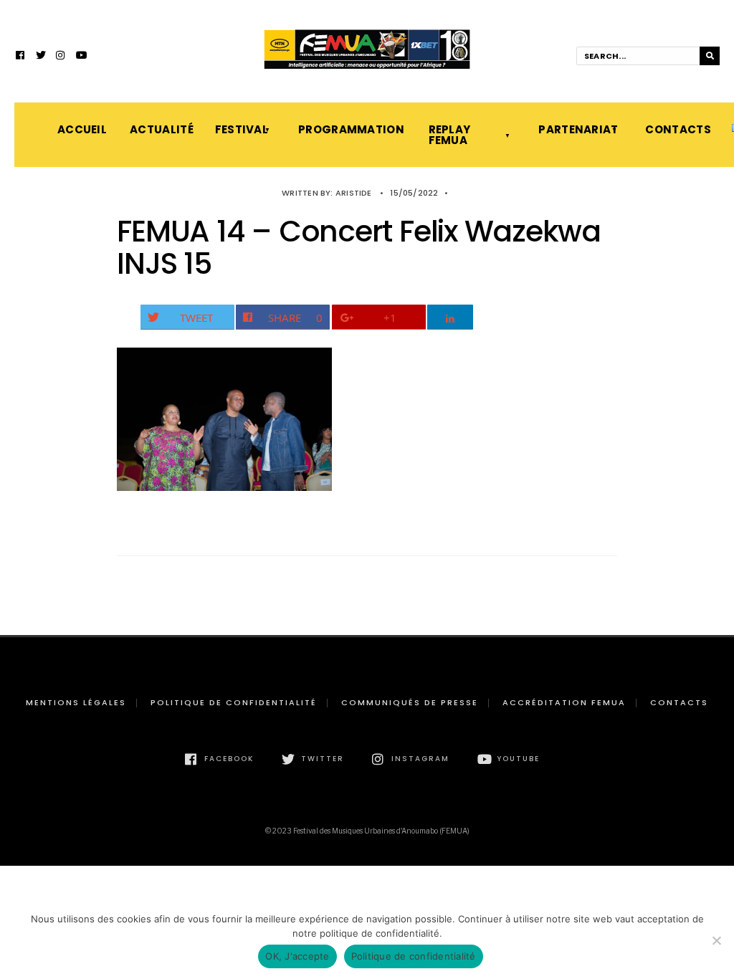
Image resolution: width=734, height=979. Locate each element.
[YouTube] (81, 56)
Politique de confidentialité (234, 702)
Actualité (158, 129)
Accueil (79, 129)
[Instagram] (61, 56)
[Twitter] (41, 56)
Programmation (348, 129)
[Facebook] (21, 56)
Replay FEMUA (450, 135)
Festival (241, 129)
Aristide (353, 193)
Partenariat (577, 129)
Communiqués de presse (409, 702)
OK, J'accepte (297, 956)
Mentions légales (76, 702)
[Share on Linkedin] (450, 317)
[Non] (716, 940)
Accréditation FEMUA (564, 702)
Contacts (674, 129)
